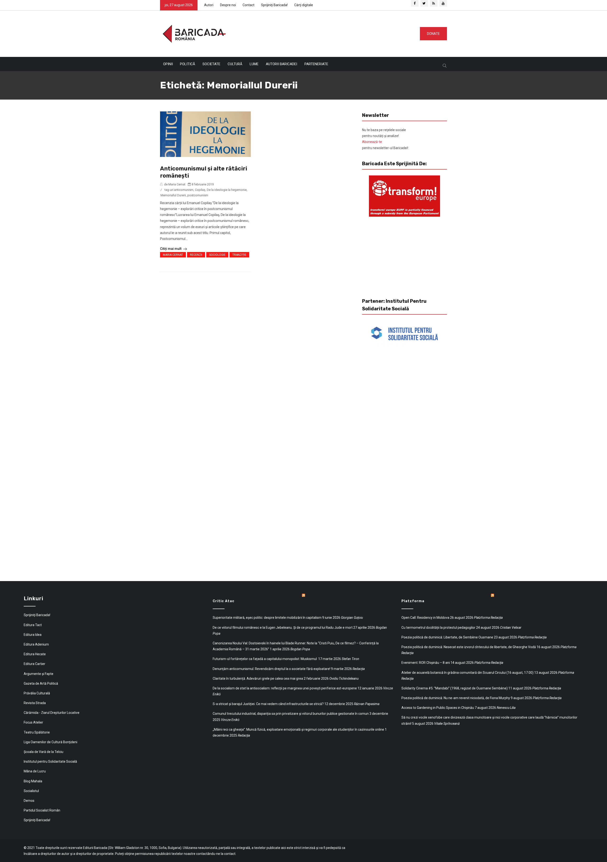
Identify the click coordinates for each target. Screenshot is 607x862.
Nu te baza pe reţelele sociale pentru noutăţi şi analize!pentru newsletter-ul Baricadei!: (385, 139)
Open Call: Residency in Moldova (425, 617)
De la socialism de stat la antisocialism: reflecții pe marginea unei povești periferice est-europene (285, 688)
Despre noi (228, 5)
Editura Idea (32, 635)
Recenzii (196, 255)
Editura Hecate (35, 654)
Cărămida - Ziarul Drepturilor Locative (51, 713)
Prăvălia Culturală (37, 693)
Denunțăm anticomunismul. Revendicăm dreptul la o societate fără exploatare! (271, 669)
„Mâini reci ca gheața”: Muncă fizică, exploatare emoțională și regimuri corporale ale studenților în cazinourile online (298, 729)
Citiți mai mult (171, 249)
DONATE (433, 34)
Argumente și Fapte (38, 674)
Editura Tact (33, 625)
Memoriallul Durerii (173, 195)
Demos (29, 800)
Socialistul (31, 791)
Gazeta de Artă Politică (41, 683)
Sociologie (217, 255)
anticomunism (183, 190)
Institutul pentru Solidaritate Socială (50, 761)
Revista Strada (35, 703)
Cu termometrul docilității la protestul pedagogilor (438, 627)
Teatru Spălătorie (37, 732)
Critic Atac (224, 601)
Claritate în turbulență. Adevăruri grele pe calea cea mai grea (258, 678)
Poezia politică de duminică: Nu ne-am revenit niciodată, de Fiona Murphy (455, 698)
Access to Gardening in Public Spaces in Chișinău (437, 708)
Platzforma (412, 601)
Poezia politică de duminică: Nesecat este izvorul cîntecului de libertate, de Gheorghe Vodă (468, 647)
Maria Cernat (173, 255)
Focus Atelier (33, 722)
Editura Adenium (36, 644)
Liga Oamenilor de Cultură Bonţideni (50, 742)
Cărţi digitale (303, 5)
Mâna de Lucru (35, 771)
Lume (254, 64)
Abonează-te (372, 142)
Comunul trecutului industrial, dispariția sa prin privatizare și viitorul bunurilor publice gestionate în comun (291, 713)
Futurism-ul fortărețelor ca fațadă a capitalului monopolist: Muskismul (265, 659)
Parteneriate (316, 64)
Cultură (235, 64)
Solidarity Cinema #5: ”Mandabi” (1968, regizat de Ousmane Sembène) (454, 688)
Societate (211, 64)
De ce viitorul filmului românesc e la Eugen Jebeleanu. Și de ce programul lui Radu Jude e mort (283, 627)
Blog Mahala (33, 781)
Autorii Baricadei (281, 64)
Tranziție (239, 255)
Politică (187, 64)
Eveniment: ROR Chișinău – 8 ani (425, 663)
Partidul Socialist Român (42, 810)
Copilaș (200, 190)
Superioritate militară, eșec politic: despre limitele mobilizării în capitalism (267, 617)
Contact (248, 5)
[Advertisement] (321, 33)
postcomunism (197, 195)
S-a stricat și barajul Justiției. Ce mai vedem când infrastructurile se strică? (268, 704)
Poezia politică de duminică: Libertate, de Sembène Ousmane (447, 637)
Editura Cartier (34, 664)
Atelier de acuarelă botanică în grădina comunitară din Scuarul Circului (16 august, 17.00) (467, 672)
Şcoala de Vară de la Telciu (43, 752)
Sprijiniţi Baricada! (274, 5)
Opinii (168, 64)
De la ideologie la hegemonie (227, 190)
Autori (208, 5)
